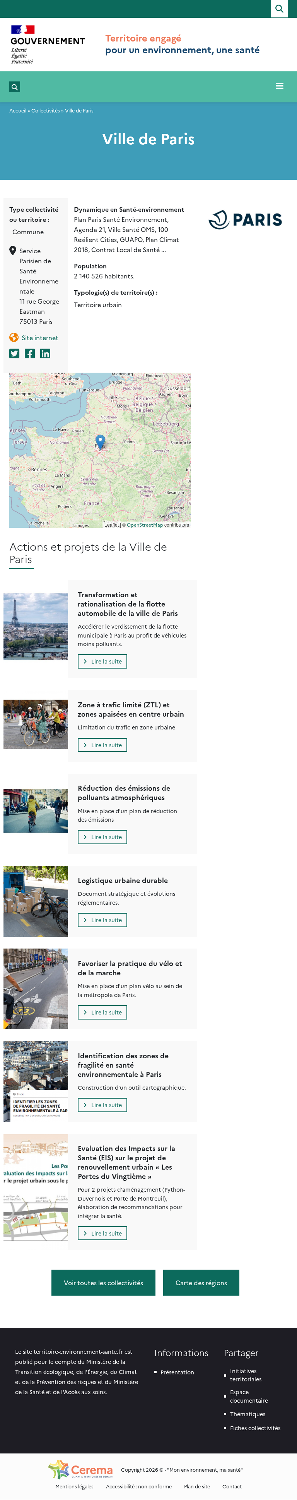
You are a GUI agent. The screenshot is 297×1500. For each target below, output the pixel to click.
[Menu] (279, 86)
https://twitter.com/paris (15, 354)
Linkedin (46, 354)
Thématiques (247, 1414)
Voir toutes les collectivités (103, 1282)
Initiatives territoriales (245, 1375)
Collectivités (45, 110)
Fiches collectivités (255, 1428)
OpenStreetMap (145, 524)
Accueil (17, 110)
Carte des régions (201, 1282)
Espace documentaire (249, 1396)
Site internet (40, 337)
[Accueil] (48, 44)
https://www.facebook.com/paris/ (30, 354)
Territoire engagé (143, 37)
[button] (100, 442)
